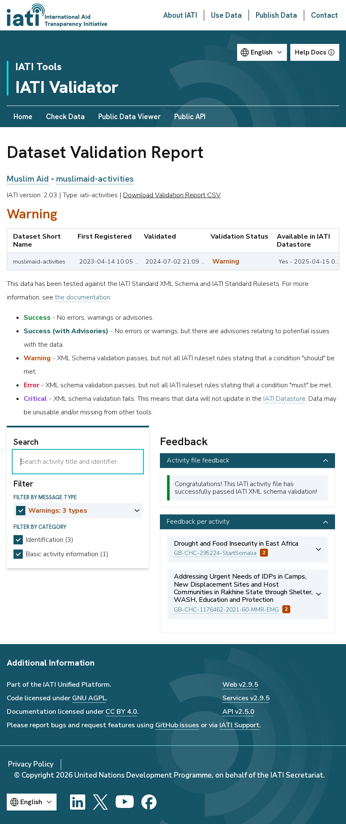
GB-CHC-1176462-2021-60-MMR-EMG (226, 610)
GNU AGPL (89, 698)
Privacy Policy (31, 764)
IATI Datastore (284, 398)
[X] (100, 802)
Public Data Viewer (129, 116)
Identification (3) (49, 539)
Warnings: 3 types (57, 510)
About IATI (180, 15)
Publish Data (276, 15)
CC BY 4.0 (121, 711)
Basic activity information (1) (67, 554)
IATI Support (239, 725)
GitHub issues (177, 725)
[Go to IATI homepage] (57, 15)
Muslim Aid (28, 178)
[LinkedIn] (77, 802)
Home (23, 116)
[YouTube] (125, 802)
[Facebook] (149, 802)
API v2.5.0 (238, 711)
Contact (324, 15)
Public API (189, 116)
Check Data (65, 116)
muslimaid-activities (95, 178)
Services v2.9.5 (246, 698)
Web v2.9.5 (240, 684)
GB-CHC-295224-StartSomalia (215, 553)
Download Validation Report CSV (172, 195)
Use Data (226, 15)
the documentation (82, 297)
